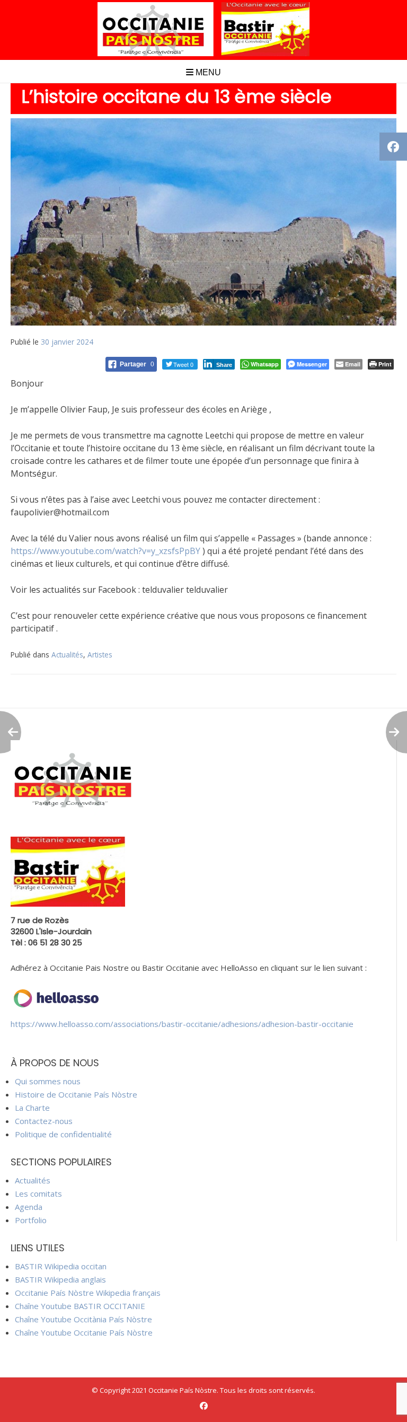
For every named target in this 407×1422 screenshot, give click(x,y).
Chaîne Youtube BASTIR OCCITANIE (80, 1306)
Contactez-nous (44, 1121)
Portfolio (31, 1220)
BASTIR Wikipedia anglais (60, 1279)
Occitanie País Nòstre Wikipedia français (88, 1292)
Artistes (99, 654)
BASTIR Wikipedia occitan (61, 1266)
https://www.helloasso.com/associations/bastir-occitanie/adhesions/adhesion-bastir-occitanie (182, 1024)
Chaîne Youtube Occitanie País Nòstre (84, 1332)
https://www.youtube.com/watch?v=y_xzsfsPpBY (105, 551)
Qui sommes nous (48, 1081)
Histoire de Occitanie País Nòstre (76, 1094)
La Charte (32, 1107)
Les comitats (38, 1193)
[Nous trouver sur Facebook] (204, 1406)
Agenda (28, 1206)
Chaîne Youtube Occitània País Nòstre (83, 1319)
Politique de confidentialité (63, 1134)
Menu (207, 72)
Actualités (67, 654)
